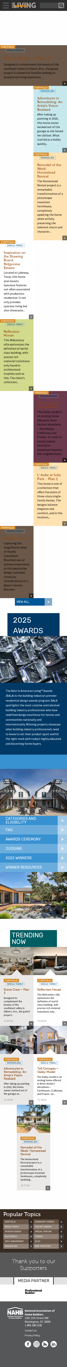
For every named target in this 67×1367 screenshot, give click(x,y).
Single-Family (12, 1226)
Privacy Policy (32, 1335)
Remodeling (11, 1246)
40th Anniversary (14, 1241)
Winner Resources (24, 867)
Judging (14, 848)
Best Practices (42, 1246)
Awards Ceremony (23, 839)
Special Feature (43, 1231)
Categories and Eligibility (21, 820)
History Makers (43, 1226)
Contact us (31, 1330)
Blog (37, 1241)
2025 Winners (19, 858)
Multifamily (11, 1236)
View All (22, 602)
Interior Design (13, 1231)
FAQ (9, 830)
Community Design (44, 1222)
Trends (38, 1236)
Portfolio (10, 1222)
